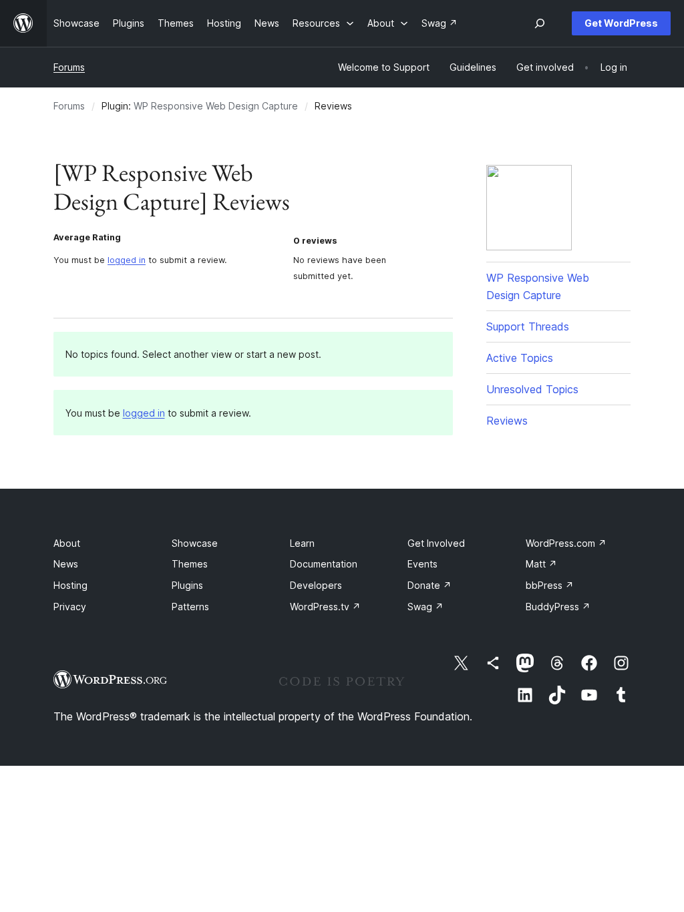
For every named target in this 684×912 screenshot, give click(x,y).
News (65, 563)
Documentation (323, 563)
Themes (190, 563)
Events (422, 563)
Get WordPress (621, 23)
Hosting (70, 585)
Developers (316, 585)
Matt (541, 563)
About (66, 543)
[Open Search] (539, 23)
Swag (425, 606)
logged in (127, 260)
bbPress (550, 585)
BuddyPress (558, 606)
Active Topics (519, 358)
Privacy (69, 606)
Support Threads (527, 326)
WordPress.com (566, 543)
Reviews (507, 420)
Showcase (195, 543)
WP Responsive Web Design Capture (216, 105)
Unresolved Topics (532, 389)
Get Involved (436, 543)
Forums (69, 67)
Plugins (187, 585)
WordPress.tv (325, 606)
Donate (429, 585)
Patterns (190, 606)
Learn (302, 543)
